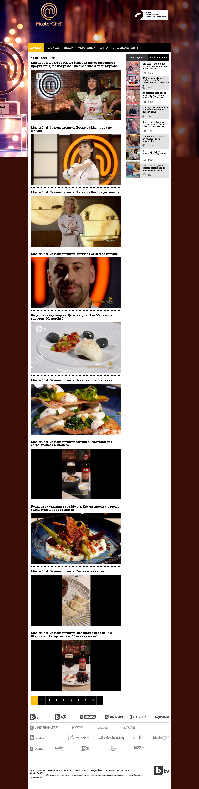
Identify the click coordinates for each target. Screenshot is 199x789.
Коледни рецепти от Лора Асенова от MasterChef (153, 138)
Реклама (126, 770)
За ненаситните (126, 47)
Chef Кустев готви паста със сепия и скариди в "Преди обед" (155, 109)
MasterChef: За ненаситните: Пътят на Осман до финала (74, 254)
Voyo (77, 727)
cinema (92, 715)
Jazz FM (139, 747)
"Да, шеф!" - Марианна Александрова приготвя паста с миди (155, 65)
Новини (53, 47)
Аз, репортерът (78, 737)
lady (142, 715)
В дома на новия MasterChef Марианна (154, 152)
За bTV (33, 770)
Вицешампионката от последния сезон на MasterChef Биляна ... (154, 95)
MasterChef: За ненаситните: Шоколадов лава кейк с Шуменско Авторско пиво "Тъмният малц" (71, 634)
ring (162, 715)
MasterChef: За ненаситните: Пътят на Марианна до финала (71, 129)
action (117, 715)
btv (42, 715)
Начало (36, 47)
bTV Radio (42, 748)
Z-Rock (94, 748)
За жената (130, 727)
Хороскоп (141, 737)
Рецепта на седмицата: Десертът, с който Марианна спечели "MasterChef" (71, 316)
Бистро (161, 737)
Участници (86, 47)
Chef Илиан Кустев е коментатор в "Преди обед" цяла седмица (153, 124)
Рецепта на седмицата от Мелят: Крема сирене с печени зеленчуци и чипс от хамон (75, 507)
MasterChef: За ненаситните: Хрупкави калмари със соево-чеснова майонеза (71, 443)
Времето (103, 727)
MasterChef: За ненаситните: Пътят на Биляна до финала (75, 192)
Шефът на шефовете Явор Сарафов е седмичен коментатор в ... (155, 81)
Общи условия (46, 770)
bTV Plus (42, 737)
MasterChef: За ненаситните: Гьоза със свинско (67, 571)
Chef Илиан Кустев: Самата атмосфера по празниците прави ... (153, 167)
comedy (67, 715)
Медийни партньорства (105, 770)
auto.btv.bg (112, 738)
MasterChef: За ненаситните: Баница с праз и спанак (71, 380)
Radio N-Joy (68, 748)
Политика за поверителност (73, 770)
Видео (68, 47)
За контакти (37, 773)
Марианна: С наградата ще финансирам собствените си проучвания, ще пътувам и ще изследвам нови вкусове (74, 64)
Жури (104, 47)
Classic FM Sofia (120, 748)
